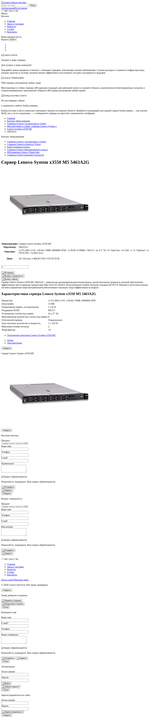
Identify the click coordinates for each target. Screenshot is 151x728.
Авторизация (7, 8)
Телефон (5, 452)
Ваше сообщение (9, 634)
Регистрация (20, 8)
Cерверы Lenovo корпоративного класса (27, 149)
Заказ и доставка (15, 24)
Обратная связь (20, 580)
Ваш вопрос (7, 527)
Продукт (5, 440)
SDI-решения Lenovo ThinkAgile (23, 152)
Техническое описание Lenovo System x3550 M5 (31, 335)
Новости (11, 26)
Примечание (7, 463)
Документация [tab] (14, 343)
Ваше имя (6, 446)
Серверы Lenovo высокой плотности (25, 155)
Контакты (12, 32)
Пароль (5, 677)
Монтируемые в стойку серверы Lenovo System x (32, 126)
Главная (11, 21)
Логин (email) (8, 671)
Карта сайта (7, 580)
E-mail (4, 458)
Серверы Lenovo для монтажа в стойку (26, 123)
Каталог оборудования (18, 121)
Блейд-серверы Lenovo (18, 147)
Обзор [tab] (10, 340)
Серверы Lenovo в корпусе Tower (24, 144)
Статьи (10, 29)
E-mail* (5, 623)
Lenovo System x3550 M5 (19, 129)
